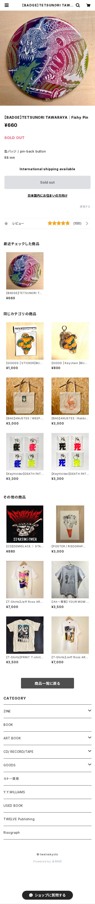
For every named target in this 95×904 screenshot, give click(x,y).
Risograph (12, 832)
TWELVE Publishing (19, 819)
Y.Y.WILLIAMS (14, 792)
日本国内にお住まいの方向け (47, 195)
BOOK (8, 725)
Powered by (42, 861)
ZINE (7, 711)
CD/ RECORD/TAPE (19, 751)
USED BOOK (13, 805)
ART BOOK (12, 738)
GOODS (10, 765)
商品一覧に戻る (47, 683)
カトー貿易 (11, 778)
